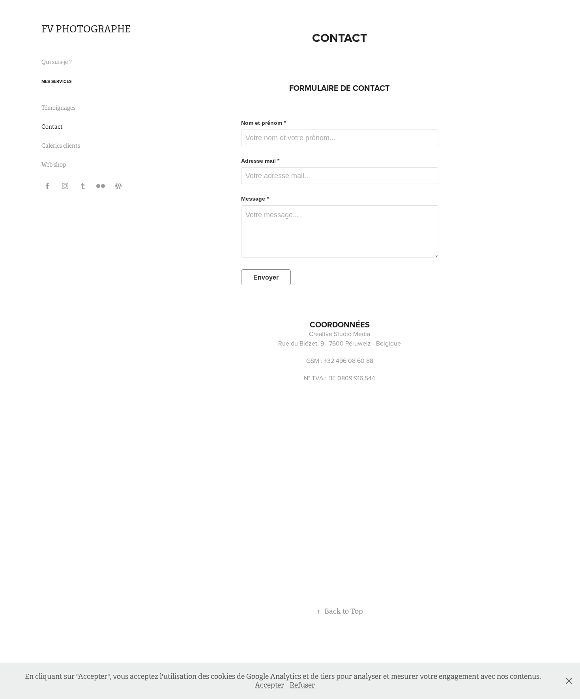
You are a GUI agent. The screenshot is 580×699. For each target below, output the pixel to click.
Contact (52, 126)
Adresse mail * (260, 160)
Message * (255, 198)
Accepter (269, 685)
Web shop (53, 164)
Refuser (302, 685)
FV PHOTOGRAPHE (86, 29)
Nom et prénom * (263, 123)
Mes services (56, 81)
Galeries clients (60, 145)
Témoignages (58, 107)
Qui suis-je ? (56, 62)
